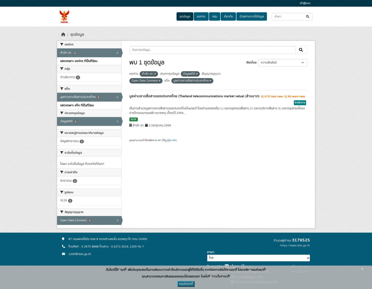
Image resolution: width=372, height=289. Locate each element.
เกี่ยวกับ (228, 16)
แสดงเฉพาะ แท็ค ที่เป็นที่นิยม (77, 105)
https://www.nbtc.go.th (295, 245)
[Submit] (308, 16)
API (159, 140)
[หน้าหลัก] (63, 34)
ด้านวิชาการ (300, 102)
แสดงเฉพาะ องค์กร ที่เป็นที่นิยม (78, 61)
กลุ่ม (214, 16)
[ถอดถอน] (155, 74)
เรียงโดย (251, 62)
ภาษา (210, 252)
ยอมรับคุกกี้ (186, 284)
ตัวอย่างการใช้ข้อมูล (252, 16)
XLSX (133, 119)
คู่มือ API (171, 140)
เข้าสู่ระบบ (305, 3)
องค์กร (201, 16)
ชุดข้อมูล (185, 16)
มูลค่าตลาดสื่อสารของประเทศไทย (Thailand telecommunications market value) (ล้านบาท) (194, 96)
